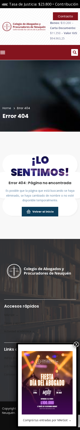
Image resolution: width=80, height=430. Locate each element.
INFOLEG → (12, 358)
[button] (74, 52)
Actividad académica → (19, 331)
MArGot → (11, 315)
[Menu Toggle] (3, 52)
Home (6, 108)
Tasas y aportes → (16, 323)
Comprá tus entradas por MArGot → (47, 420)
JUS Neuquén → (14, 366)
